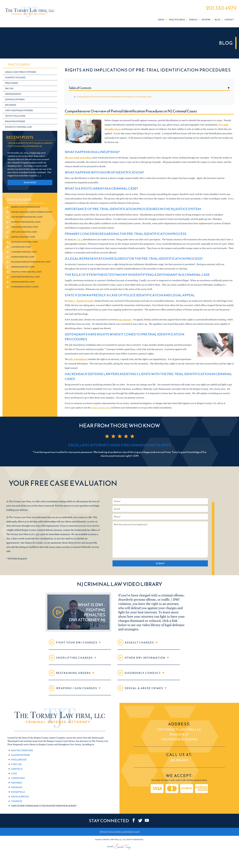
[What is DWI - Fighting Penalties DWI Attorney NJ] (78, 630)
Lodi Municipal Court (21, 247)
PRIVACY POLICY (107, 831)
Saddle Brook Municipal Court (25, 277)
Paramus (16, 787)
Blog (217, 19)
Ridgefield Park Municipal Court (26, 272)
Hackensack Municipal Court (24, 242)
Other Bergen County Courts (25, 287)
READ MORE (30, 182)
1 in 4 (79, 239)
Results (193, 19)
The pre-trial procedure (78, 157)
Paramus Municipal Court (23, 267)
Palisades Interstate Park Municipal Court (31, 262)
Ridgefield (18, 792)
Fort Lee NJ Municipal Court (24, 232)
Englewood (19, 759)
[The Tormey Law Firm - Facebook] (134, 820)
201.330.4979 (221, 8)
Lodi (14, 773)
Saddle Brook (20, 796)
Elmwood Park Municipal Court (26, 222)
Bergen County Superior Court (25, 207)
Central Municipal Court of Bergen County (31, 212)
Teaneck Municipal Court (23, 282)
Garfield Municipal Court (23, 237)
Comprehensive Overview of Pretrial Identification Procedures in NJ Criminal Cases (114, 96)
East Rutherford (22, 750)
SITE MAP (135, 831)
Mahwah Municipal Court (22, 257)
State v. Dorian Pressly (80, 301)
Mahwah (16, 783)
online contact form (101, 407)
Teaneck (16, 801)
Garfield (17, 769)
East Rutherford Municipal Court (27, 217)
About (161, 19)
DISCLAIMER (123, 831)
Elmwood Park (20, 755)
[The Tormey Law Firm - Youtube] (147, 820)
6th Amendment (78, 359)
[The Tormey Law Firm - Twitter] (140, 820)
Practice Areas (177, 19)
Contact (229, 19)
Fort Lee (16, 764)
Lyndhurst (18, 778)
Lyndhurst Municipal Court (24, 252)
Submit (160, 563)
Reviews (206, 19)
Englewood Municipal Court (24, 227)
